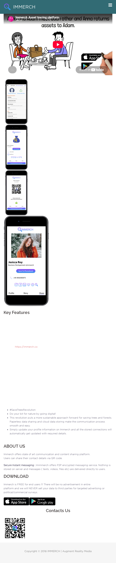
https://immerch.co (26, 346)
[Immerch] (19, 6)
